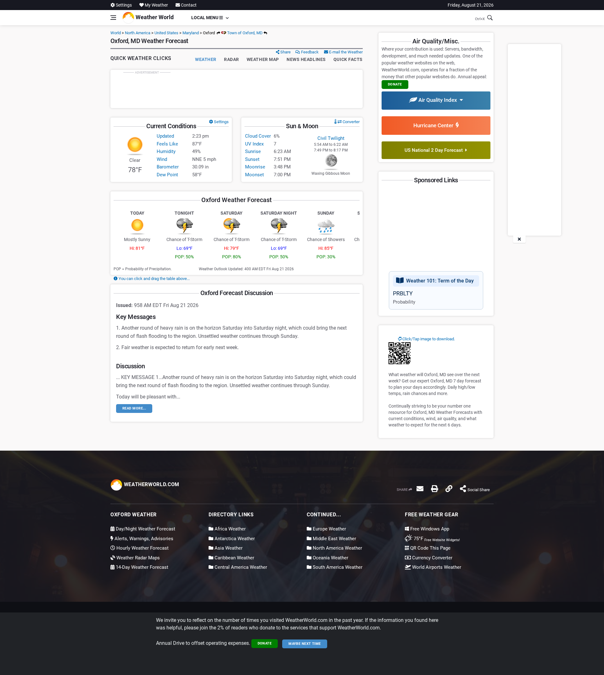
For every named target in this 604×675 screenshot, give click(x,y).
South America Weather (336, 567)
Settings (123, 5)
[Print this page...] (434, 489)
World (115, 32)
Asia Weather (228, 548)
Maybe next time (304, 644)
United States (166, 32)
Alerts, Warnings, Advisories (143, 538)
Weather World (154, 17)
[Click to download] (400, 353)
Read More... (134, 408)
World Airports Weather (436, 567)
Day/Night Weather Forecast (145, 529)
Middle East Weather (333, 538)
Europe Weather (328, 529)
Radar (231, 59)
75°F (436, 538)
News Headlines (306, 59)
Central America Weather (240, 567)
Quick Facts (348, 59)
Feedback (309, 52)
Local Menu (205, 17)
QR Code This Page (429, 548)
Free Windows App (429, 529)
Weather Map (263, 59)
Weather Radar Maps (137, 558)
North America (137, 32)
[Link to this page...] (449, 489)
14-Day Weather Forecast (141, 567)
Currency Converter (431, 558)
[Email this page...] (420, 489)
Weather (205, 59)
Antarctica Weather (234, 538)
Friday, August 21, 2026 (471, 5)
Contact (188, 5)
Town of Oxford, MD (244, 32)
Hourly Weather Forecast (142, 548)
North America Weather (336, 548)
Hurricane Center (434, 125)
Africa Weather (229, 529)
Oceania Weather (329, 558)
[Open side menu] (113, 17)
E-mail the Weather (345, 52)
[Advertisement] (236, 89)
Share (285, 52)
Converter (351, 121)
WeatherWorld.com (150, 484)
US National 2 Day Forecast (435, 150)
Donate (265, 643)
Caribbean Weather (233, 558)
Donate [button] (395, 84)
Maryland (190, 32)
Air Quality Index (438, 100)
